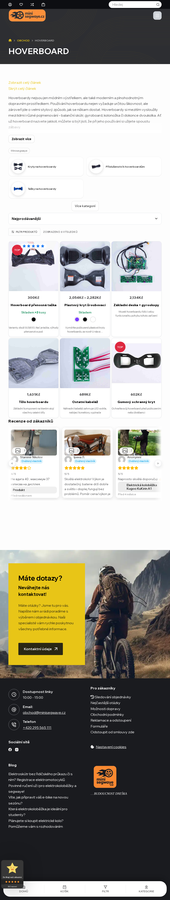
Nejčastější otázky (105, 702)
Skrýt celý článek (22, 88)
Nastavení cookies (111, 746)
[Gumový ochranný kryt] (136, 363)
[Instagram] (16, 749)
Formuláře (99, 726)
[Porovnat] (32, 4)
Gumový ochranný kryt (136, 402)
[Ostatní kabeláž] (85, 363)
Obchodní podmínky (107, 714)
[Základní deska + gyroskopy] (136, 266)
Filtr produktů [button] (26, 231)
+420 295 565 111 (37, 727)
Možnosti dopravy (105, 708)
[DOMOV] (10, 40)
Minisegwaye (19, 150)
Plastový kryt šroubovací (85, 305)
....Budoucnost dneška (109, 793)
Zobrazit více (21, 139)
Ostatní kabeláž (85, 402)
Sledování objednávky (112, 697)
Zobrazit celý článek (24, 82)
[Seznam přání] (21, 4)
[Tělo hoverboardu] (33, 363)
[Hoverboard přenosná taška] (33, 266)
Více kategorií (85, 206)
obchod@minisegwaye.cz (44, 712)
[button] (105, 889)
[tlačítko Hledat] (158, 4)
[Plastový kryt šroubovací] (85, 266)
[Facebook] (10, 749)
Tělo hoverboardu (33, 402)
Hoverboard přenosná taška (33, 305)
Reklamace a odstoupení (111, 720)
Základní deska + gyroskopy (136, 305)
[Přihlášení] (10, 4)
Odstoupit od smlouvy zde (112, 732)
